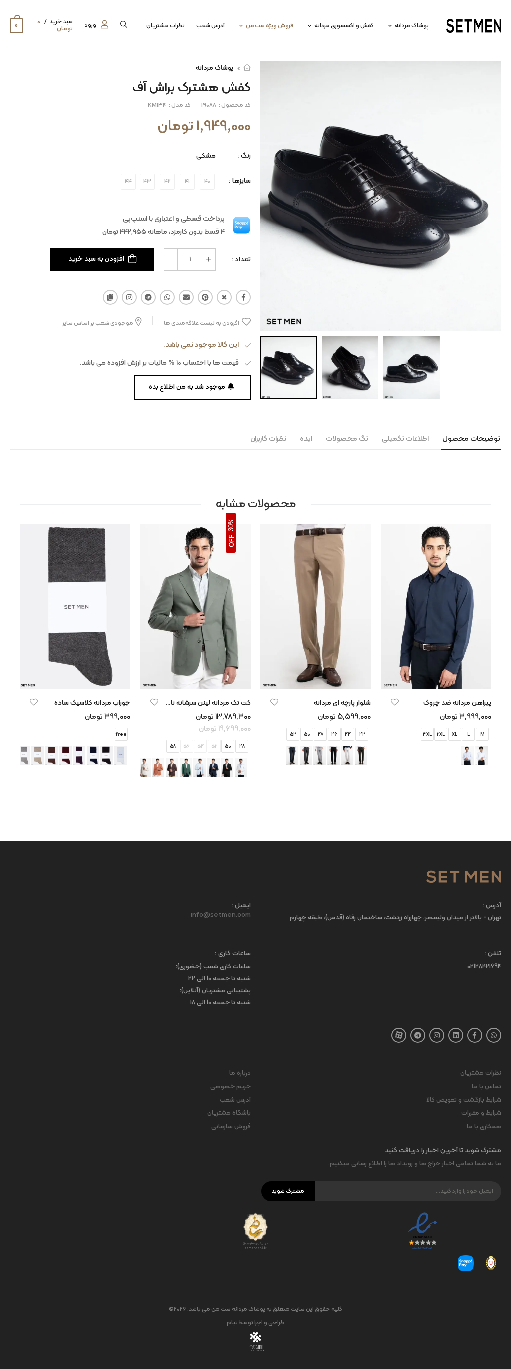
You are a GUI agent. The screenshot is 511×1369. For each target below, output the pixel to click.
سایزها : (240, 181)
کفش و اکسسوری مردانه (344, 25)
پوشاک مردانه (412, 25)
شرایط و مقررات (481, 1113)
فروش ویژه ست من (269, 25)
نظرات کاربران (268, 439)
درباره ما (240, 1073)
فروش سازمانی (231, 1127)
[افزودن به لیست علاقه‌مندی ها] (395, 702)
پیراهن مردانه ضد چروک (457, 703)
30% (231, 524)
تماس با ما (486, 1087)
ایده (306, 439)
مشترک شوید (287, 1191)
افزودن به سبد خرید (96, 259)
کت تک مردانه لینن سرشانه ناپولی (204, 703)
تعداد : (241, 259)
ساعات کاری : (233, 954)
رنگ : (244, 156)
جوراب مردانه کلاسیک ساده (92, 703)
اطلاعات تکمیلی (405, 439)
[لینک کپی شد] (110, 297)
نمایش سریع (436, 677)
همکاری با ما (484, 1127)
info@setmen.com (221, 915)
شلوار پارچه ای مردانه (342, 703)
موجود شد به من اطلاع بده (187, 387)
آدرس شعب (210, 25)
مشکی (206, 156)
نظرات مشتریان (165, 25)
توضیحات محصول (471, 439)
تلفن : (492, 954)
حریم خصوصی (230, 1087)
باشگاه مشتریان (229, 1113)
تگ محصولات (347, 439)
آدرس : (491, 906)
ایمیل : (241, 906)
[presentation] (131, 755)
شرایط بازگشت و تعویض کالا (463, 1100)
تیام (232, 1322)
